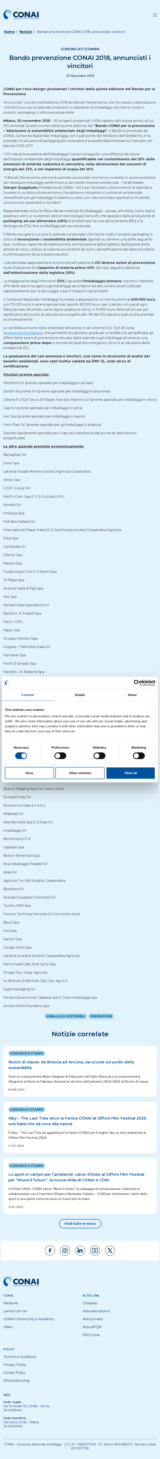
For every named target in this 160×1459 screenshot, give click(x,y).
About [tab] (132, 695)
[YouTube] (95, 1251)
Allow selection (80, 773)
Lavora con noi (15, 1311)
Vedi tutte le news (80, 1224)
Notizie (26, 32)
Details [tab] (80, 695)
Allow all (130, 773)
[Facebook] (50, 1250)
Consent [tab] (27, 695)
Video (8, 1327)
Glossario (89, 1303)
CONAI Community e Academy (28, 1319)
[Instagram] (65, 1251)
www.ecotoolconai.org (22, 333)
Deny (29, 773)
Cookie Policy (14, 1373)
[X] (110, 1251)
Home (9, 32)
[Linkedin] (80, 1250)
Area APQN (91, 1327)
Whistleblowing (16, 1381)
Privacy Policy (14, 1365)
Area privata (92, 1319)
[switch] (60, 755)
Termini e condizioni (19, 1357)
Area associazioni (96, 1311)
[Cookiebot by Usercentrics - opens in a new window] (137, 683)
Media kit (10, 1303)
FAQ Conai (91, 1335)
